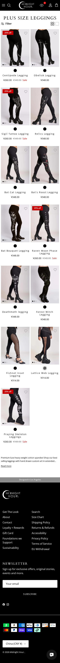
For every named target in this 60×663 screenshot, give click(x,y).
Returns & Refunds (43, 527)
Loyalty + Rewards (13, 527)
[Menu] (3, 5)
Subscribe (30, 594)
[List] (57, 24)
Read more (6, 465)
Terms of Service (42, 543)
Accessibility (39, 533)
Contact (7, 522)
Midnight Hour (17, 652)
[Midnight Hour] (26, 5)
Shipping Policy (41, 522)
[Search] (10, 5)
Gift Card (8, 533)
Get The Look (10, 512)
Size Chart (38, 517)
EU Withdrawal (40, 549)
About (6, 517)
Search (36, 512)
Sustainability (11, 548)
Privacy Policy (40, 538)
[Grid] (52, 24)
